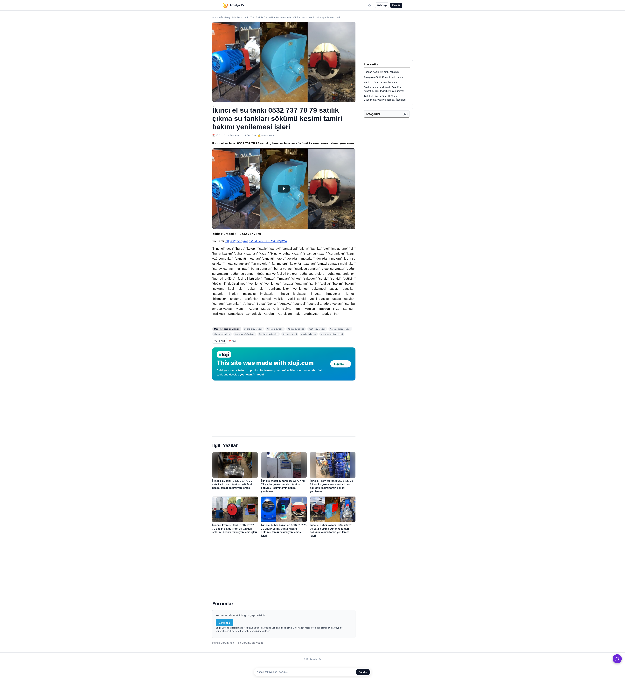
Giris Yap (224, 622)
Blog (227, 17)
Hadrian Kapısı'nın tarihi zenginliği (381, 72)
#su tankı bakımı (308, 334)
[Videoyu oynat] (283, 188)
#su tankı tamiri (290, 334)
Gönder (363, 672)
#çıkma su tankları (296, 329)
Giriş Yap (382, 5)
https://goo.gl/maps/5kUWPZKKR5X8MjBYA (256, 241)
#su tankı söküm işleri (245, 334)
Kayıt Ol (396, 5)
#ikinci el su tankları (253, 329)
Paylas (221, 340)
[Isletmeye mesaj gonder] (617, 658)
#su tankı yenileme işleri (332, 334)
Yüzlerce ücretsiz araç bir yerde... (382, 82)
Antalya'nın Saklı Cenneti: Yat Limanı (383, 77)
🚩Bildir (232, 341)
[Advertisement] (283, 407)
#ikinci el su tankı (275, 329)
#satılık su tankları (317, 329)
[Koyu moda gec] (369, 5)
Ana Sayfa (217, 17)
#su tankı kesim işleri (268, 334)
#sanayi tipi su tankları (340, 329)
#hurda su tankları (222, 334)
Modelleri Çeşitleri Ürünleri (226, 329)
